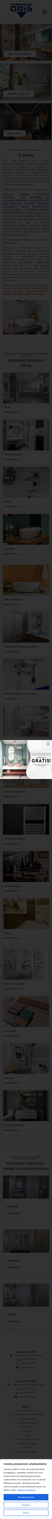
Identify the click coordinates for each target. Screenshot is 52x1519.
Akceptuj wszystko (26, 1497)
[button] (48, 744)
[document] (26, 759)
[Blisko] (50, 1460)
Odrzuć (26, 1513)
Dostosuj (26, 1505)
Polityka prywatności (26, 1490)
